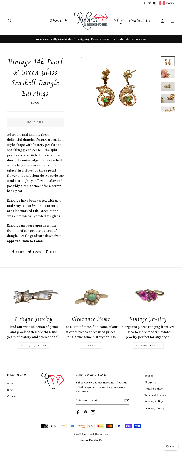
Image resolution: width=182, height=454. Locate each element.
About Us (59, 20)
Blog (118, 20)
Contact (12, 396)
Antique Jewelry (34, 345)
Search (149, 375)
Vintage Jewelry (148, 345)
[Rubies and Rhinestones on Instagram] (93, 412)
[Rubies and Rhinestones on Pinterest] (85, 412)
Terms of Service (155, 395)
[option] (91, 39)
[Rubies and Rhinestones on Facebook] (78, 412)
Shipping (150, 382)
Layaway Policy (154, 408)
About (11, 383)
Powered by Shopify (91, 440)
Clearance (91, 345)
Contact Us (140, 20)
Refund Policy (153, 388)
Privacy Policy (153, 401)
